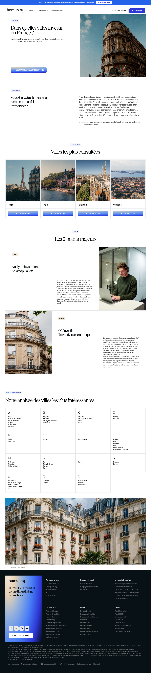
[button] (32, 11)
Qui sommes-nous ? (52, 584)
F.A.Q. (47, 592)
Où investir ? (84, 589)
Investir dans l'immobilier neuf (89, 617)
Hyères (45, 439)
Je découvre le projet (104, 2)
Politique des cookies (84, 664)
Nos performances (52, 589)
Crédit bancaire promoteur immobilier (126, 589)
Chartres (81, 416)
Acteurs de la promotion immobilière (126, 584)
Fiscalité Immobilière (121, 611)
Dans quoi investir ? (86, 611)
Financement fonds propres (123, 587)
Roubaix (116, 462)
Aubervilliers (12, 425)
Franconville (12, 441)
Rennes (115, 464)
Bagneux (46, 416)
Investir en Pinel (85, 623)
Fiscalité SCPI (119, 614)
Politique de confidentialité (48, 664)
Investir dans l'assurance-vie (89, 631)
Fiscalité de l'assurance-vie (123, 625)
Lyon (114, 441)
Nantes (45, 466)
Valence (81, 483)
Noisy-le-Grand (48, 464)
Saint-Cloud (12, 489)
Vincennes (81, 485)
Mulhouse (11, 462)
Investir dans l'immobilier (87, 614)
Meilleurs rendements (53, 634)
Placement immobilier (52, 614)
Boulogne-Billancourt (50, 421)
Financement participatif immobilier (56, 625)
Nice (44, 462)
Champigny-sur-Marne (85, 418)
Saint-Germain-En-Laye (16, 487)
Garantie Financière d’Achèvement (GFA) (127, 592)
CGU (60, 664)
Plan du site (96, 664)
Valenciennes (82, 480)
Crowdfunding (50, 620)
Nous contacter (50, 595)
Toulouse (46, 480)
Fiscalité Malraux (120, 623)
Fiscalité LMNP (119, 628)
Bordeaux (46, 423)
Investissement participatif (54, 628)
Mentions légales (13, 664)
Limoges (116, 443)
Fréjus (10, 439)
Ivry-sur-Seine (82, 439)
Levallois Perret (118, 447)
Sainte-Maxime (13, 485)
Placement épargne (52, 611)
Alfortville (11, 427)
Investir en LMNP (85, 634)
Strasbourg (11, 480)
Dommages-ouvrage (121, 598)
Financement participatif (53, 623)
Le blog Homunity (51, 587)
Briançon (46, 418)
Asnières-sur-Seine (14, 418)
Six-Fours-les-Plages (14, 483)
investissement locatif (111, 97)
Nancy (45, 468)
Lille (114, 445)
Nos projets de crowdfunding (89, 587)
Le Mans (116, 439)
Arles (9, 416)
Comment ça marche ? (87, 584)
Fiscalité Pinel (119, 620)
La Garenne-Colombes (120, 449)
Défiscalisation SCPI (121, 617)
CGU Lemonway (69, 664)
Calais (80, 423)
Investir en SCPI (85, 620)
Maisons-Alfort (12, 466)
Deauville (116, 418)
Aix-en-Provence (13, 421)
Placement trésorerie (52, 617)
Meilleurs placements (52, 637)
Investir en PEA (85, 628)
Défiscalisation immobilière (123, 631)
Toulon (45, 483)
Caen (80, 421)
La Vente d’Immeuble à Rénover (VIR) (126, 595)
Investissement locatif (52, 631)
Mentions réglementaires (29, 664)
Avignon (10, 423)
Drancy (115, 416)
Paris (80, 462)
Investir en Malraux (86, 625)
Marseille (11, 464)
